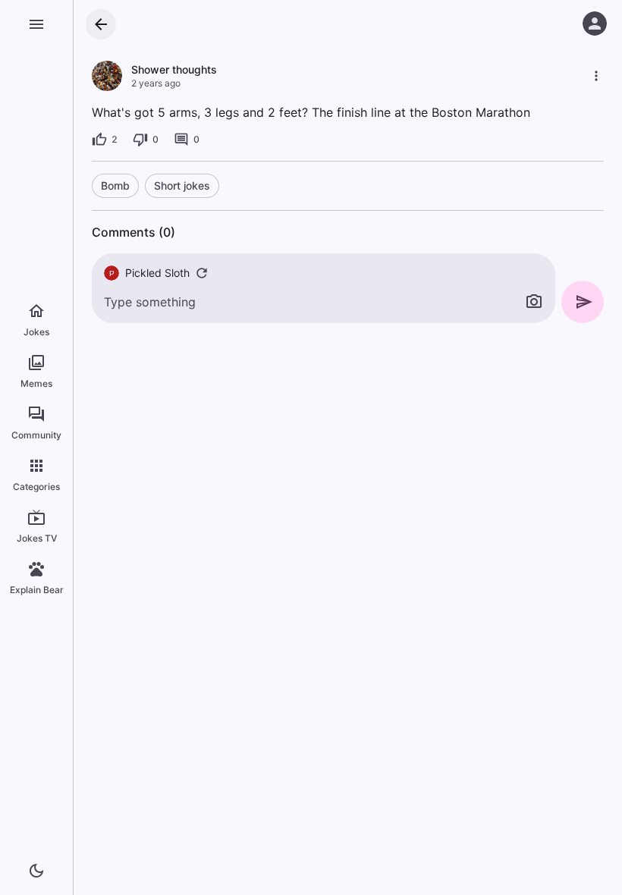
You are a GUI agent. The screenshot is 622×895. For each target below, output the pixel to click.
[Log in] (595, 23)
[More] (596, 76)
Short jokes (182, 185)
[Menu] (36, 24)
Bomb (115, 185)
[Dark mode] (36, 871)
